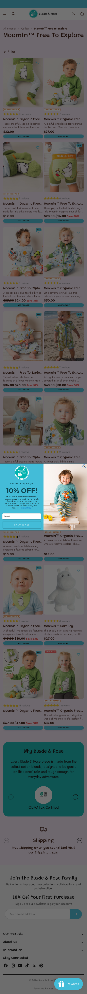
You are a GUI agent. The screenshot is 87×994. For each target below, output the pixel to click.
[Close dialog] (84, 466)
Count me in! (21, 525)
